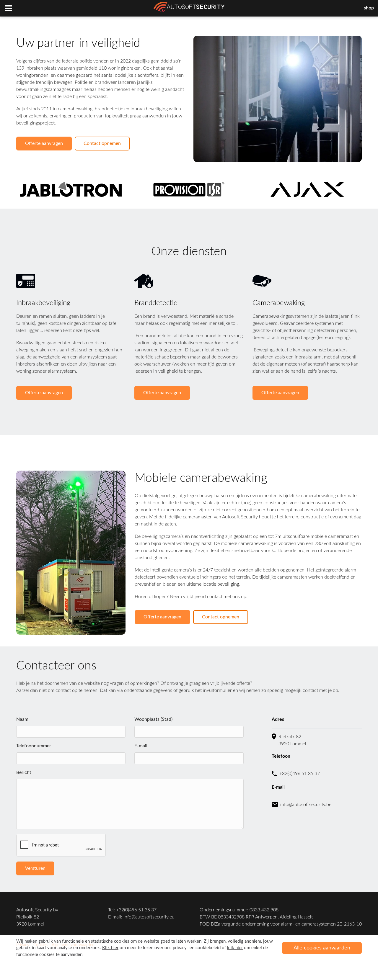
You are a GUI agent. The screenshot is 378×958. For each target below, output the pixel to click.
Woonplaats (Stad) (153, 719)
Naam (22, 719)
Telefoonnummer (33, 746)
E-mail (140, 746)
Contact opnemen (102, 143)
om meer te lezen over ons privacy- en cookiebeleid (161, 948)
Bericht (23, 772)
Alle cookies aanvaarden (322, 948)
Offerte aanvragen (44, 143)
